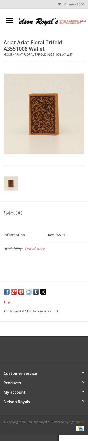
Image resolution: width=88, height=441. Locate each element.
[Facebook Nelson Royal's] (40, 351)
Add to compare (38, 311)
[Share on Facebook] (7, 292)
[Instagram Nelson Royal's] (48, 351)
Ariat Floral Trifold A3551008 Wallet (44, 54)
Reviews (56, 234)
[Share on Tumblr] (36, 292)
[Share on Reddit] (29, 292)
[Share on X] (43, 292)
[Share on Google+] (14, 292)
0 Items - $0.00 (74, 4)
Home (8, 54)
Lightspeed (76, 422)
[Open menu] (9, 20)
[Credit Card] (79, 428)
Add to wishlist (14, 311)
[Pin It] (21, 292)
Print (55, 311)
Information (14, 234)
